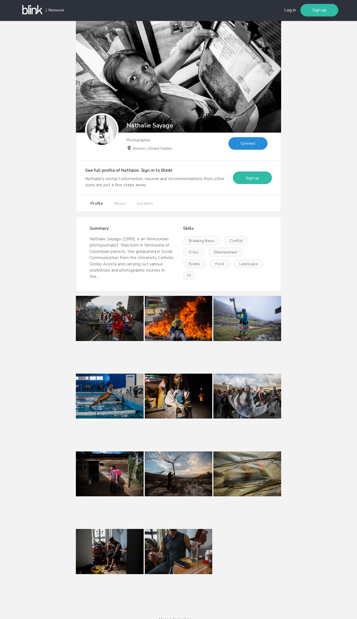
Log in (290, 10)
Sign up (319, 10)
